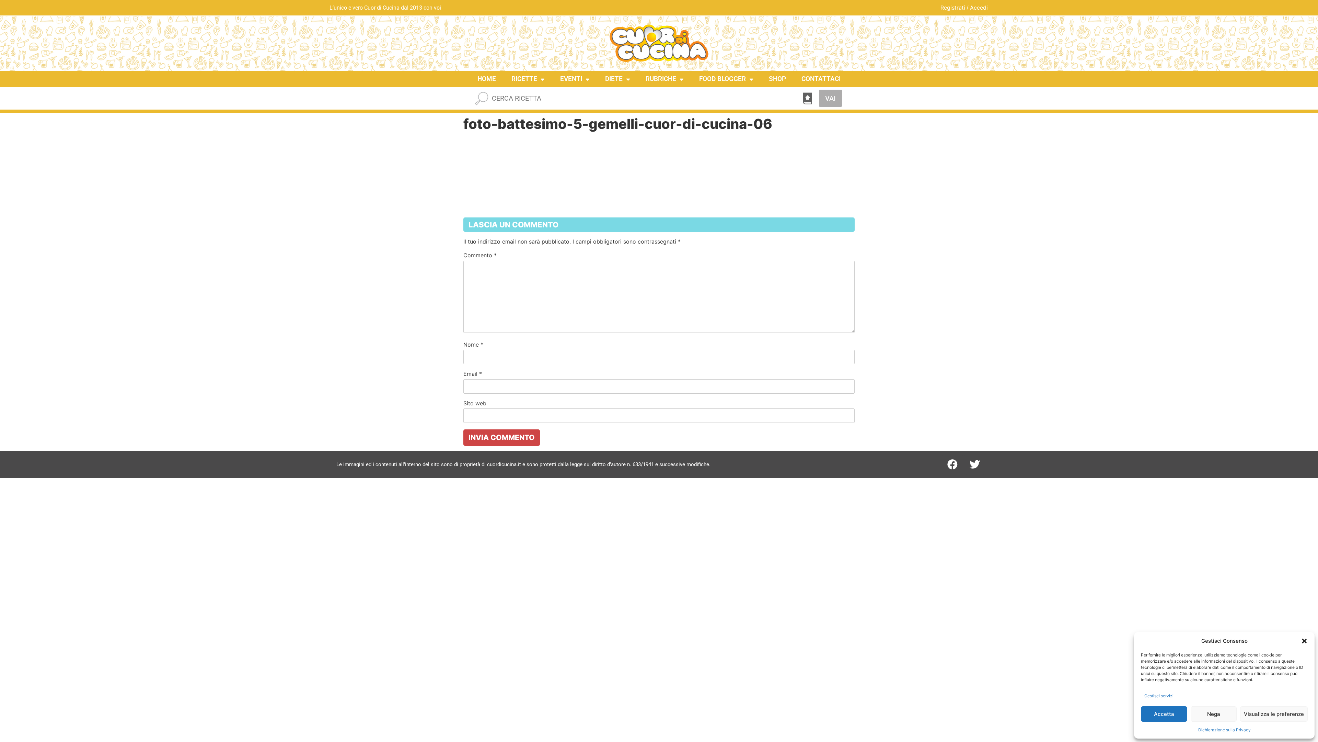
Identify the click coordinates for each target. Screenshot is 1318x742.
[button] (1304, 641)
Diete (614, 79)
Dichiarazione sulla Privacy (1224, 729)
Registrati (952, 7)
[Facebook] (952, 464)
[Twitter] (974, 464)
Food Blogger (722, 79)
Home (486, 79)
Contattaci (821, 79)
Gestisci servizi (1159, 695)
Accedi (979, 7)
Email (472, 373)
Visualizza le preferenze (1274, 714)
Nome (473, 344)
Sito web (474, 403)
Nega (1213, 714)
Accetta (1164, 714)
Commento (480, 255)
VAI (830, 98)
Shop (777, 79)
